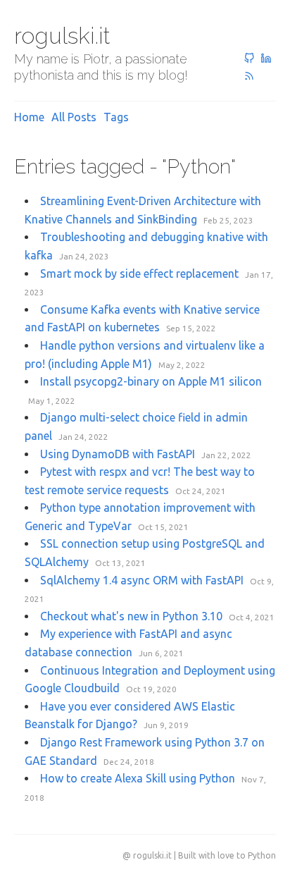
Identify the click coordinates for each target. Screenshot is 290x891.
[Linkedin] (266, 59)
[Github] (249, 59)
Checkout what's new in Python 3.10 (131, 616)
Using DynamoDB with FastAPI (117, 454)
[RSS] (249, 76)
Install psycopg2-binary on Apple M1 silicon (151, 381)
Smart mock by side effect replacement (139, 273)
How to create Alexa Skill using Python (137, 778)
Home (29, 117)
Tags (116, 117)
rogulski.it (62, 36)
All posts (73, 117)
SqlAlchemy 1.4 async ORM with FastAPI (142, 580)
